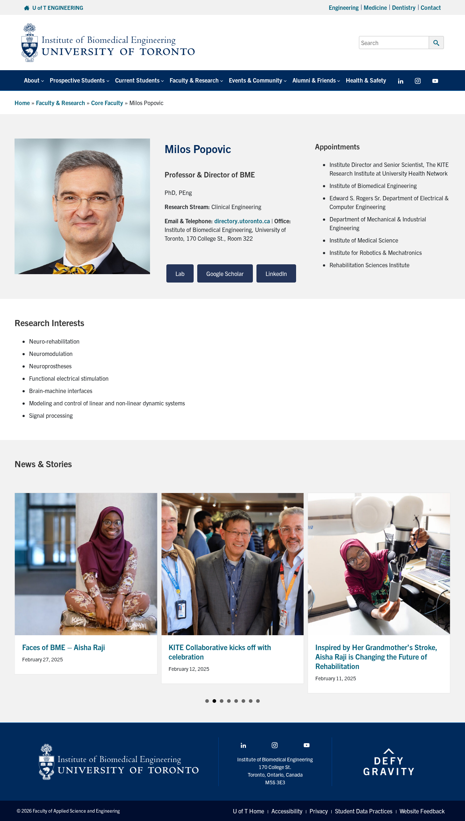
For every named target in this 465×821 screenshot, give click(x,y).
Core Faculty (107, 102)
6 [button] (243, 701)
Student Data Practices (363, 810)
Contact (431, 7)
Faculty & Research (60, 102)
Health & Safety (366, 80)
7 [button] (250, 701)
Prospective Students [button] (77, 80)
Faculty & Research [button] (194, 80)
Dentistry (404, 7)
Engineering (344, 7)
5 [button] (236, 701)
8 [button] (258, 701)
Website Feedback (422, 810)
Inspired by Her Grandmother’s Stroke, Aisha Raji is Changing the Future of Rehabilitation (376, 656)
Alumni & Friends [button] (314, 80)
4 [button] (229, 701)
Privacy (319, 810)
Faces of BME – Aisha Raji (63, 647)
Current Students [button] (137, 80)
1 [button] (207, 701)
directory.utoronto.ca (242, 220)
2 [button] (214, 701)
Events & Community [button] (255, 80)
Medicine (375, 7)
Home (22, 102)
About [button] (32, 80)
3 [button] (221, 701)
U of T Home (248, 810)
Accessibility (286, 810)
